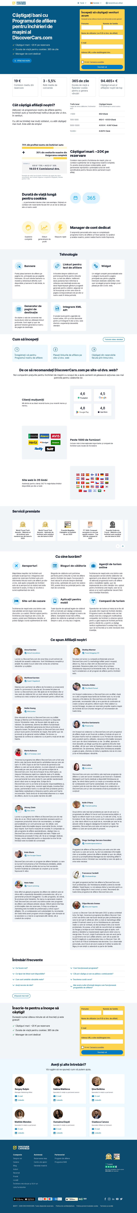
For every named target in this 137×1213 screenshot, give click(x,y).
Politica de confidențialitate (65, 1206)
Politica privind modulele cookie (87, 1206)
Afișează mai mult (21, 996)
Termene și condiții (106, 1206)
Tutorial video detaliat (114, 339)
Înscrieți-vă (102, 67)
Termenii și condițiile (97, 62)
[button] (81, 3)
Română (96, 3)
